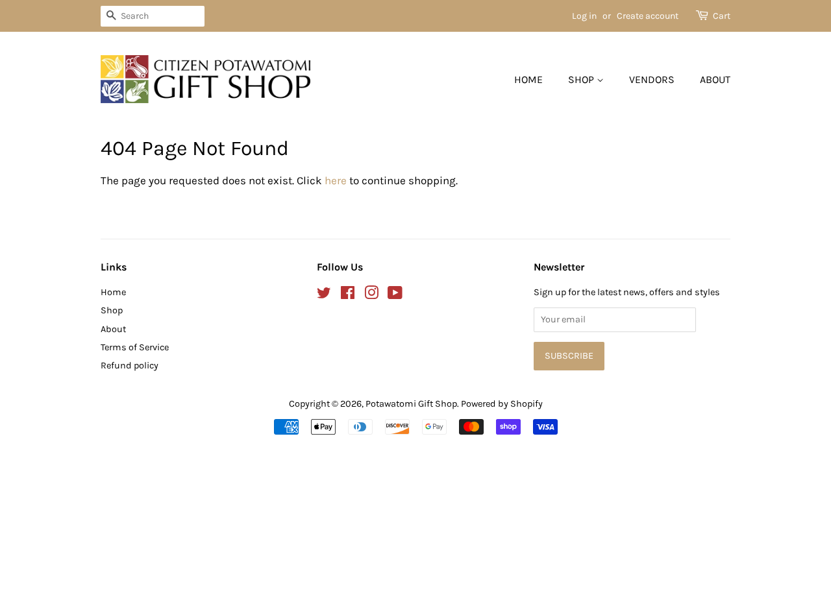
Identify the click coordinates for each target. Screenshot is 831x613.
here (336, 180)
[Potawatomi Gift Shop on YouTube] (395, 295)
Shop (582, 79)
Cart (721, 15)
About (715, 79)
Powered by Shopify (502, 403)
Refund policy (129, 365)
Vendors (652, 79)
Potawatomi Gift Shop (411, 403)
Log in (584, 15)
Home (528, 79)
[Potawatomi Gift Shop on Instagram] (371, 295)
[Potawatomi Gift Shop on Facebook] (347, 295)
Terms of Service (135, 347)
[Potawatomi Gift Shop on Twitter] (324, 295)
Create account (647, 15)
